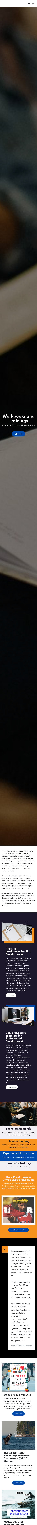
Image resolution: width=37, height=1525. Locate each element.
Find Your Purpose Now (19, 1230)
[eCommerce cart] (29, 3)
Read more (12, 1087)
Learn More (19, 1414)
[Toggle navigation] (33, 3)
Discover (18, 433)
